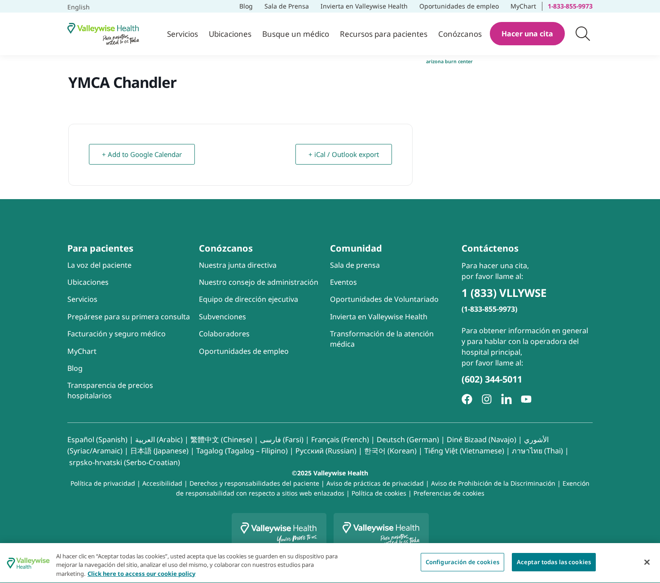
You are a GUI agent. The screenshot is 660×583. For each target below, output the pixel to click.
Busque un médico (295, 34)
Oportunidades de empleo (459, 5)
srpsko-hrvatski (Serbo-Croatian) (124, 462)
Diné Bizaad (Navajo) (481, 439)
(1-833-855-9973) (489, 309)
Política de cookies (379, 493)
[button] (583, 33)
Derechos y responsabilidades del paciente (254, 483)
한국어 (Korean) (390, 451)
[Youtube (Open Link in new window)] (526, 399)
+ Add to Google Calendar (144, 151)
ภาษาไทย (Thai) (537, 451)
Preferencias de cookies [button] (449, 493)
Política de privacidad (102, 483)
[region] (330, 563)
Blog (246, 6)
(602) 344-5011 (492, 379)
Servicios (182, 34)
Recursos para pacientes (383, 34)
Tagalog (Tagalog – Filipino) (242, 451)
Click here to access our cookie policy (141, 574)
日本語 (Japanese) (159, 451)
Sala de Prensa (286, 6)
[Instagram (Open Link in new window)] (486, 399)
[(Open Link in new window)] (506, 399)
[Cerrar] (647, 562)
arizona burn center (449, 61)
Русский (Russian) (325, 451)
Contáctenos (490, 248)
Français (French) (340, 439)
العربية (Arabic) (159, 439)
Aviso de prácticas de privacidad (375, 483)
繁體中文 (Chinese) (221, 439)
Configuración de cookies (462, 562)
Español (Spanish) (97, 439)
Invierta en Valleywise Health (364, 6)
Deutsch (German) (408, 439)
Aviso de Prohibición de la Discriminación (493, 483)
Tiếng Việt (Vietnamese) (464, 451)
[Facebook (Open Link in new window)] (467, 399)
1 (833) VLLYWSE (504, 292)
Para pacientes (100, 248)
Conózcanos (460, 34)
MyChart (526, 5)
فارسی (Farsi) (282, 439)
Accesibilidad (162, 483)
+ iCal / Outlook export (343, 154)
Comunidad (356, 248)
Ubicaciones (230, 34)
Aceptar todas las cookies (554, 562)
